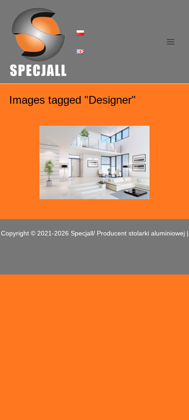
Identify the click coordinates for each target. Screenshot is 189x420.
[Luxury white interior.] (94, 162)
